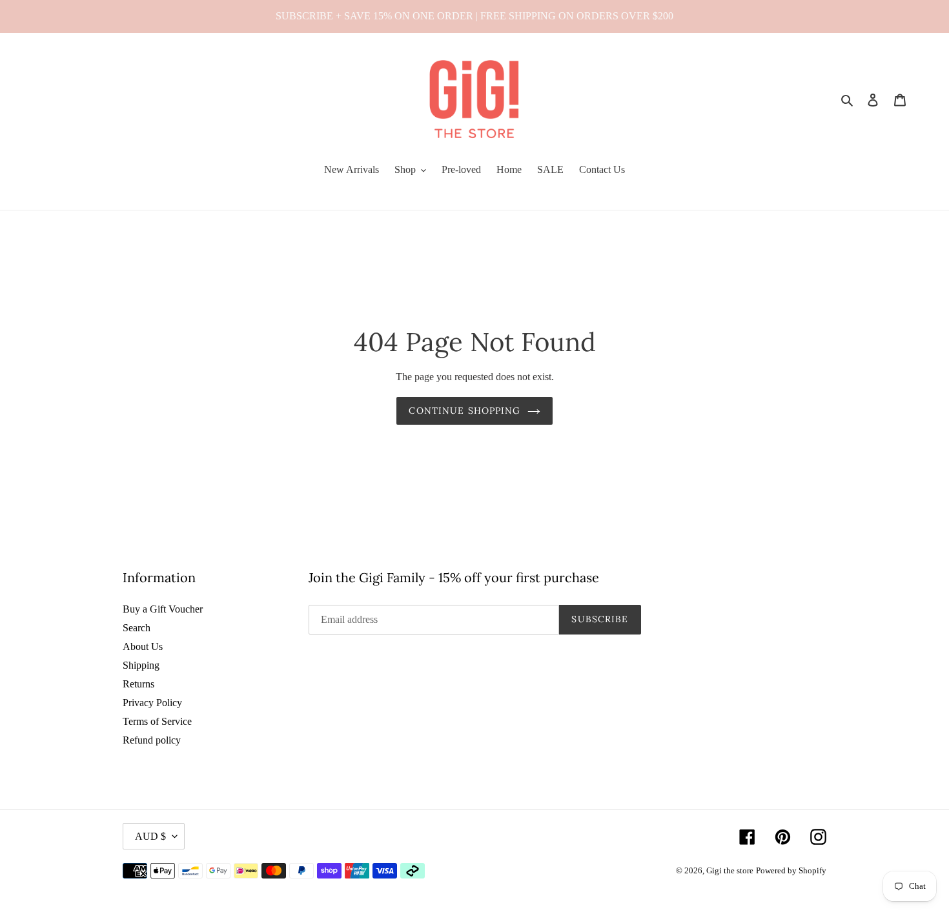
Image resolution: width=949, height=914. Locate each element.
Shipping (141, 665)
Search (136, 627)
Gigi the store (729, 870)
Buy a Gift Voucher (163, 609)
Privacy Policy (152, 702)
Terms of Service (157, 721)
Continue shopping (464, 410)
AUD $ (150, 836)
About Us (143, 646)
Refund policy (152, 740)
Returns (138, 683)
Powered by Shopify (791, 870)
